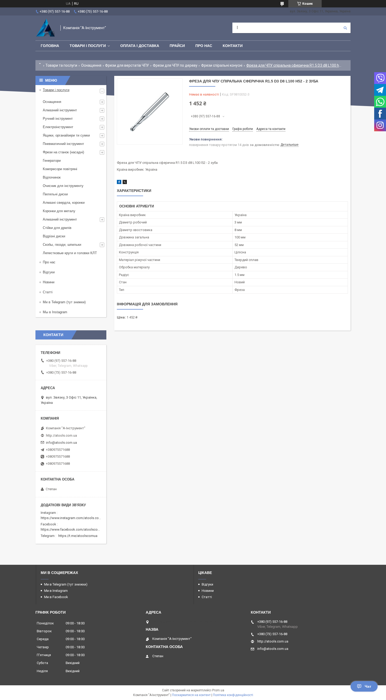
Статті (48, 292)
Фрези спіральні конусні (221, 65)
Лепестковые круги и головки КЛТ (70, 253)
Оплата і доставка (139, 46)
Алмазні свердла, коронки (64, 203)
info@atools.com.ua (61, 443)
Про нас (203, 46)
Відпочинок (52, 177)
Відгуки (49, 272)
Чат (368, 686)
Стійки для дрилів (57, 228)
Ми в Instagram (56, 591)
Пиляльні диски (55, 194)
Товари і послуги (88, 46)
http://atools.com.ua (61, 435)
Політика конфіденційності (233, 695)
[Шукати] (345, 28)
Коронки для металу (59, 211)
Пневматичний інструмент (63, 144)
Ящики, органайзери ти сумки (66, 135)
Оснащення (91, 65)
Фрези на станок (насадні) (63, 152)
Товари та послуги (61, 65)
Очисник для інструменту (63, 186)
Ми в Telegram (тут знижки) (64, 302)
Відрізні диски (54, 236)
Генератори (52, 161)
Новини (48, 282)
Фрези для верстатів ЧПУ (127, 65)
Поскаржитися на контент (191, 695)
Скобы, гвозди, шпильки (62, 245)
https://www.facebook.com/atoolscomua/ (73, 529)
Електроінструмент (58, 127)
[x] (125, 183)
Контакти (233, 46)
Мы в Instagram (55, 312)
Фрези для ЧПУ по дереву (175, 65)
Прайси (177, 46)
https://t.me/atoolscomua (77, 536)
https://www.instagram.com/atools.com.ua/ (74, 518)
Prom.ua (218, 690)
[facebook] (119, 183)
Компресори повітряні (60, 169)
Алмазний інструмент (60, 110)
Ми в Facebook (56, 597)
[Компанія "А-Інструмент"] (45, 28)
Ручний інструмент (58, 119)
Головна (50, 46)
